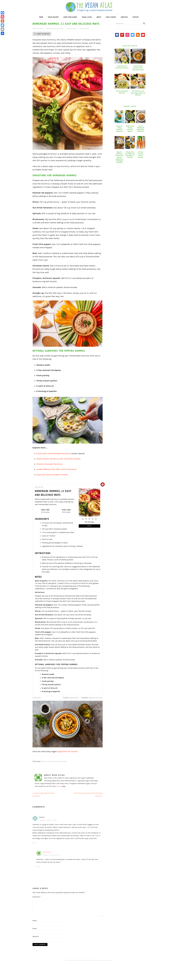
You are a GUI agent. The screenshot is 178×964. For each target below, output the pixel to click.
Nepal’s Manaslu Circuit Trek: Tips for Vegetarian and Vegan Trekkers (119, 157)
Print (89, 526)
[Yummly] (2, 21)
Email (35, 928)
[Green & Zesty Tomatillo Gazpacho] (119, 116)
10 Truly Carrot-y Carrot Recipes (140, 154)
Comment (37, 897)
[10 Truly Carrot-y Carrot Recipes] (140, 142)
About (59, 786)
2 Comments (84, 28)
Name (35, 921)
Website (36, 936)
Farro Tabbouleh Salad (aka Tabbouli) (140, 128)
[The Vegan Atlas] (89, 10)
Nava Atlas (47, 852)
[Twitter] (2, 25)
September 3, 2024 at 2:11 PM (51, 855)
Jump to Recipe (43, 34)
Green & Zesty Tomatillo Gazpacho (119, 128)
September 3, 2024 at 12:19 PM (48, 820)
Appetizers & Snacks (48, 761)
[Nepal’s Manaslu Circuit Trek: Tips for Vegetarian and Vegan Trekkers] (119, 142)
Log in (110, 960)
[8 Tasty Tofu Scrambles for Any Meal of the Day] (130, 142)
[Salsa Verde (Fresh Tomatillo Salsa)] (130, 116)
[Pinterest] (2, 17)
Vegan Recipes (61, 761)
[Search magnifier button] (144, 23)
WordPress (103, 960)
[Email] (2, 29)
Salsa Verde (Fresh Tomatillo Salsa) (130, 128)
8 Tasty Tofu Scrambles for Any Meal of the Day (130, 154)
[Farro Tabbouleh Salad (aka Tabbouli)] (140, 116)
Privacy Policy (94, 960)
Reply (35, 843)
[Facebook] (2, 13)
